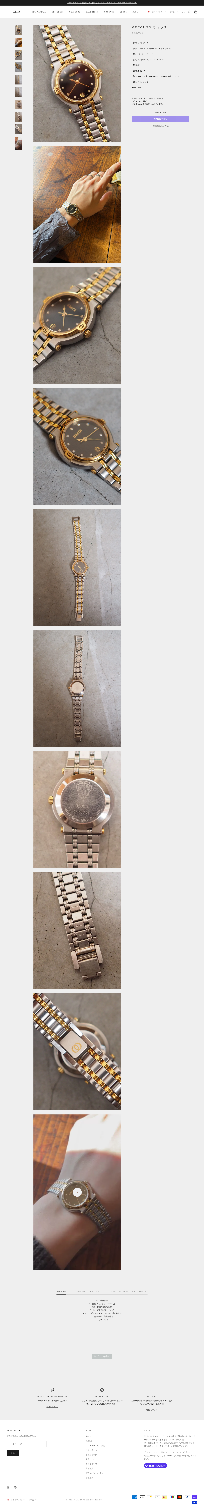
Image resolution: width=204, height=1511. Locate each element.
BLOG (135, 12)
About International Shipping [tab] (129, 1291)
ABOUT (123, 12)
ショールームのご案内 (95, 1446)
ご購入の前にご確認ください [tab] (89, 1291)
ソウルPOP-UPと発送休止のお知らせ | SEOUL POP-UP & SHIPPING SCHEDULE (102, 3)
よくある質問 (91, 1455)
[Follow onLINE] (15, 1487)
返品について (152, 1410)
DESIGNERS (58, 12)
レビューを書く (102, 1356)
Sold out (160, 113)
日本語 (172, 12)
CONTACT (109, 12)
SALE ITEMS (92, 12)
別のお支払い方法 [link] (161, 126)
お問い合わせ (91, 1450)
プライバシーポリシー (95, 1473)
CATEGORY (74, 12)
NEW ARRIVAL (39, 12)
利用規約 (89, 1469)
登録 (13, 1453)
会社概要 (89, 1478)
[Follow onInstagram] (8, 1487)
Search (88, 1436)
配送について (52, 1407)
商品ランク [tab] (61, 1291)
